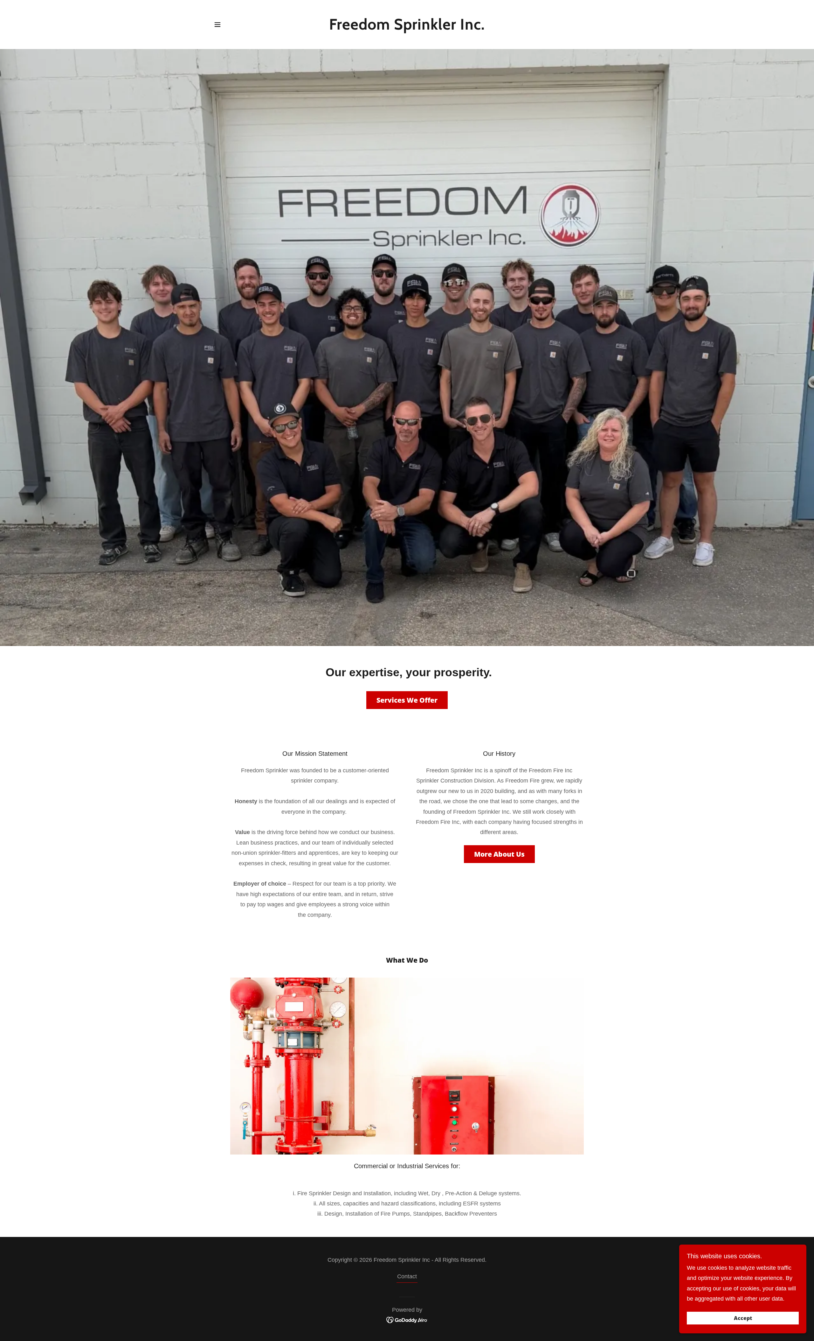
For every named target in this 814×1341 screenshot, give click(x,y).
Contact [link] (407, 1276)
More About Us (499, 854)
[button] (217, 24)
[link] (407, 28)
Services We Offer (407, 700)
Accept (743, 1318)
